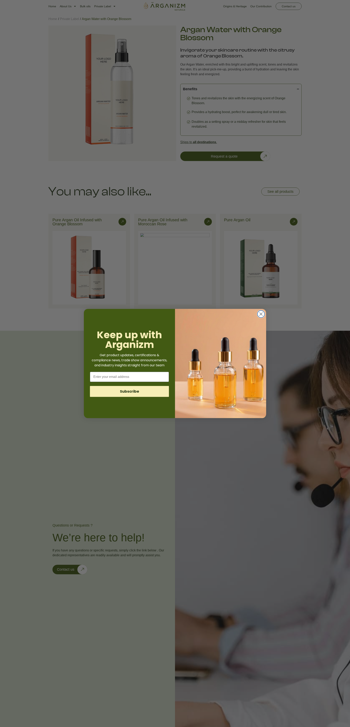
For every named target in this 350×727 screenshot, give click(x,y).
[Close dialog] (261, 314)
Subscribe (129, 391)
